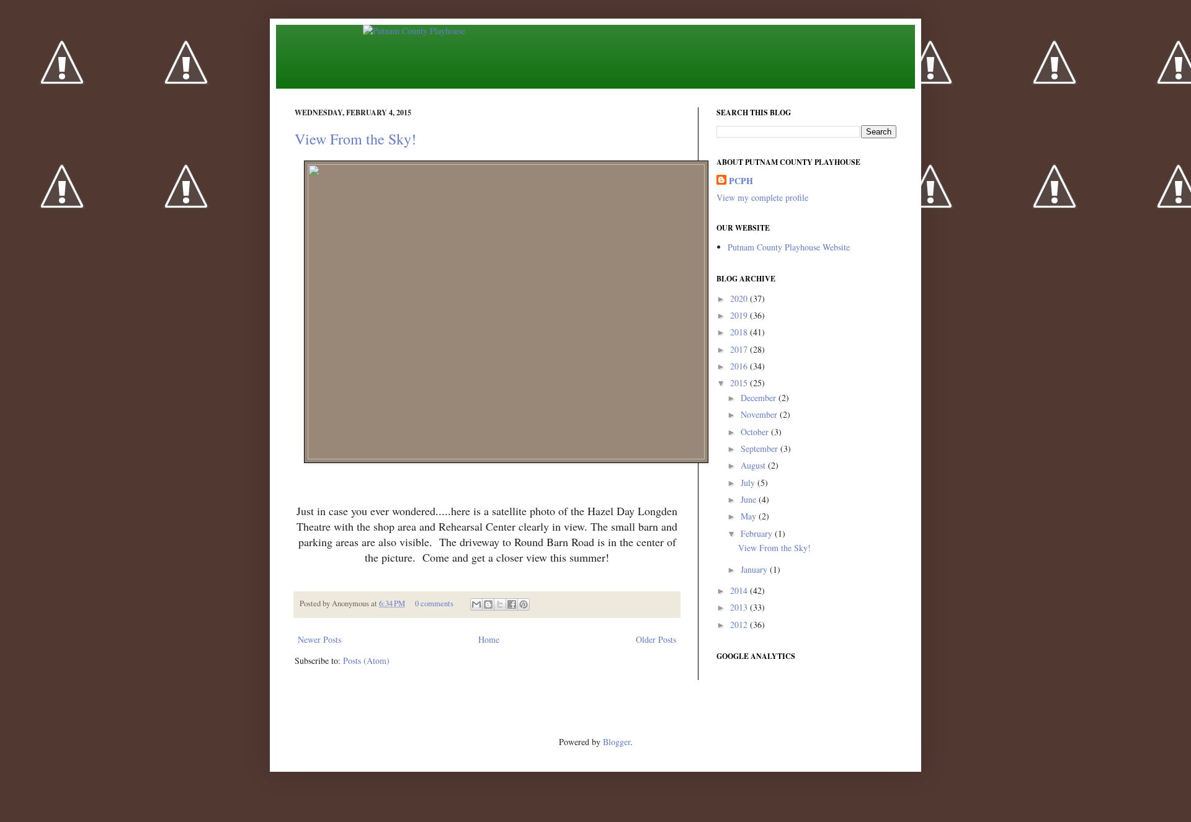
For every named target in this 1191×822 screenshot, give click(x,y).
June (750, 499)
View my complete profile (762, 197)
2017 (740, 349)
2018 (740, 332)
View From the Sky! (355, 139)
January (755, 569)
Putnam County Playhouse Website (789, 247)
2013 (740, 607)
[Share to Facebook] (512, 604)
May (750, 516)
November (760, 414)
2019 (740, 315)
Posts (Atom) (366, 660)
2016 (740, 366)
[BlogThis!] (488, 604)
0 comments (434, 603)
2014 (740, 590)
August (754, 465)
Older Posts (656, 639)
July (749, 482)
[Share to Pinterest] (523, 604)
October (756, 432)
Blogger (616, 742)
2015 (740, 383)
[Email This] (476, 604)
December (759, 398)
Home (488, 639)
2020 (740, 298)
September (760, 448)
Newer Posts (319, 639)
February (758, 533)
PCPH (741, 181)
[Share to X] (500, 604)
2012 (740, 624)
